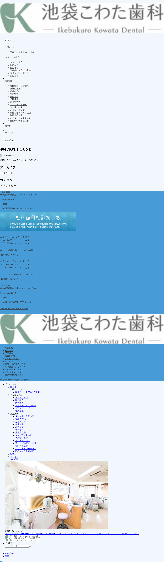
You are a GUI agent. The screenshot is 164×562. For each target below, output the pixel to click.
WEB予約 (14, 459)
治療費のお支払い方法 (25, 405)
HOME (13, 387)
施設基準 (19, 411)
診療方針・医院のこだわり (27, 392)
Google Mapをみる (8, 199)
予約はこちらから (130, 534)
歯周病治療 (10, 356)
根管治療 (9, 351)
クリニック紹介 (17, 395)
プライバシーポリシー (25, 408)
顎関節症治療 (21, 446)
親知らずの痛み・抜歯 (15, 364)
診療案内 (14, 414)
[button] (30, 546)
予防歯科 (9, 353)
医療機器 (19, 403)
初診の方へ (20, 419)
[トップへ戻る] (1, 561)
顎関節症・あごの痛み (15, 367)
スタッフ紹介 (21, 397)
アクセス (14, 457)
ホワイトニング (12, 361)
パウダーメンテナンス (15, 369)
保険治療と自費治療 (24, 416)
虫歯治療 (9, 348)
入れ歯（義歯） (12, 359)
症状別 (13, 454)
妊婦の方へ (20, 422)
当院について (16, 389)
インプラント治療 (13, 372)
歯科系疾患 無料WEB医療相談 (14, 308)
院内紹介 (19, 400)
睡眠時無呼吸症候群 (14, 375)
